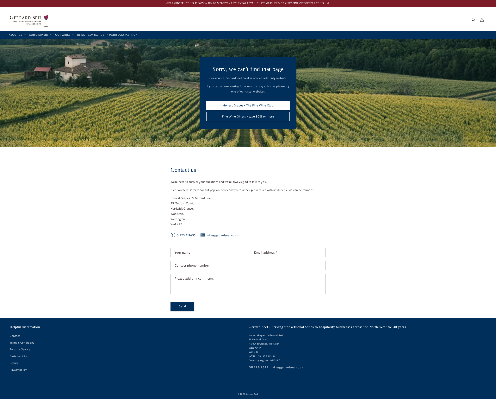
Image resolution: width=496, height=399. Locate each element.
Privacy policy (18, 369)
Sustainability (18, 356)
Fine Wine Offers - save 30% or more (248, 116)
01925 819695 (183, 235)
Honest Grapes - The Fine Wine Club (248, 105)
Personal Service (20, 349)
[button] (17, 35)
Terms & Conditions (22, 342)
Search (14, 363)
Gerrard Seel (252, 394)
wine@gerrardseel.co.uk (219, 235)
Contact (15, 336)
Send (182, 306)
